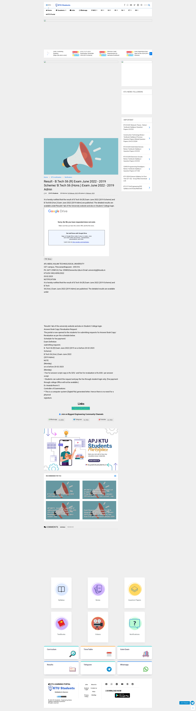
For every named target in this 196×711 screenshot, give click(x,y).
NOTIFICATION (81, 408)
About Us (93, 684)
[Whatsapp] (127, 5)
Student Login (86, 688)
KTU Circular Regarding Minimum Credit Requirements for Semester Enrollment (69, 52)
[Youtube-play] (131, 5)
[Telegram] (138, 5)
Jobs (73, 10)
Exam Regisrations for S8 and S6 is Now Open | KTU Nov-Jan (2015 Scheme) (124, 53)
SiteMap (93, 695)
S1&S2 (93, 10)
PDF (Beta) (48, 259)
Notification (68, 177)
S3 (102, 10)
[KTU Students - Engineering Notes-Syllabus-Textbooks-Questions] (62, 5)
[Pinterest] (141, 5)
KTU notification (56, 177)
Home (49, 10)
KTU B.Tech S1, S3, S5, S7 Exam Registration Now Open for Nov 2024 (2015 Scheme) (97, 52)
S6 (122, 10)
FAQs (93, 691)
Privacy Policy (86, 695)
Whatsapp (83, 10)
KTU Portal (51, 14)
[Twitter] (134, 5)
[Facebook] (124, 5)
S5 (115, 10)
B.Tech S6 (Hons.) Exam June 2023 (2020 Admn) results (60, 495)
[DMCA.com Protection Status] (61, 697)
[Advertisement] (81, 310)
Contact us (94, 688)
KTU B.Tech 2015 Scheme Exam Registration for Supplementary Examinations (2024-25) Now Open (151, 51)
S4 (108, 10)
